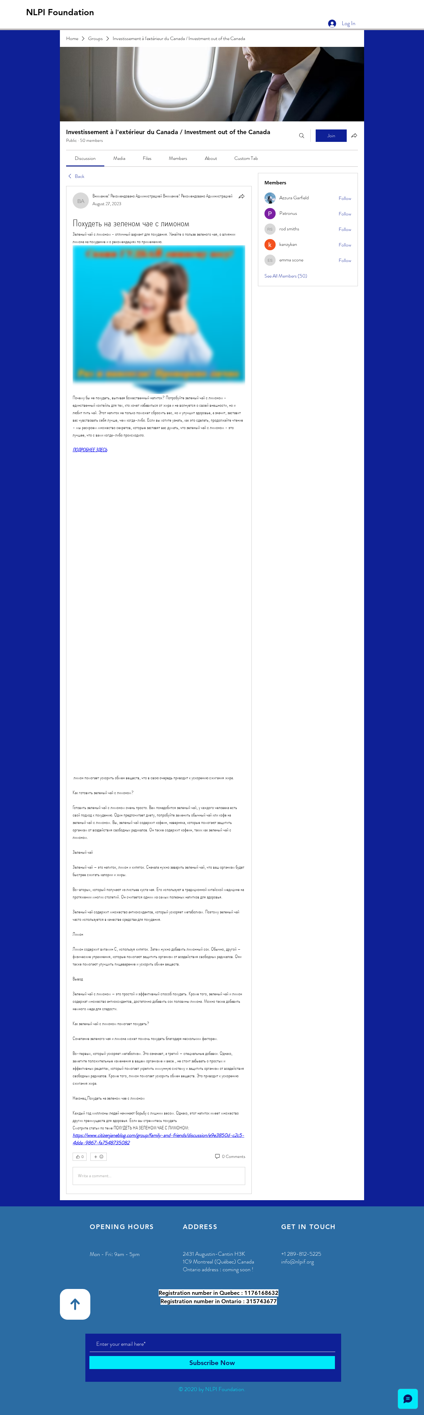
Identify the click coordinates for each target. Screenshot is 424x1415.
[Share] (241, 196)
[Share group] (354, 135)
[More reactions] (98, 1157)
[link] (85, 158)
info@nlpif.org (297, 1262)
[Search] (301, 135)
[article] (159, 690)
